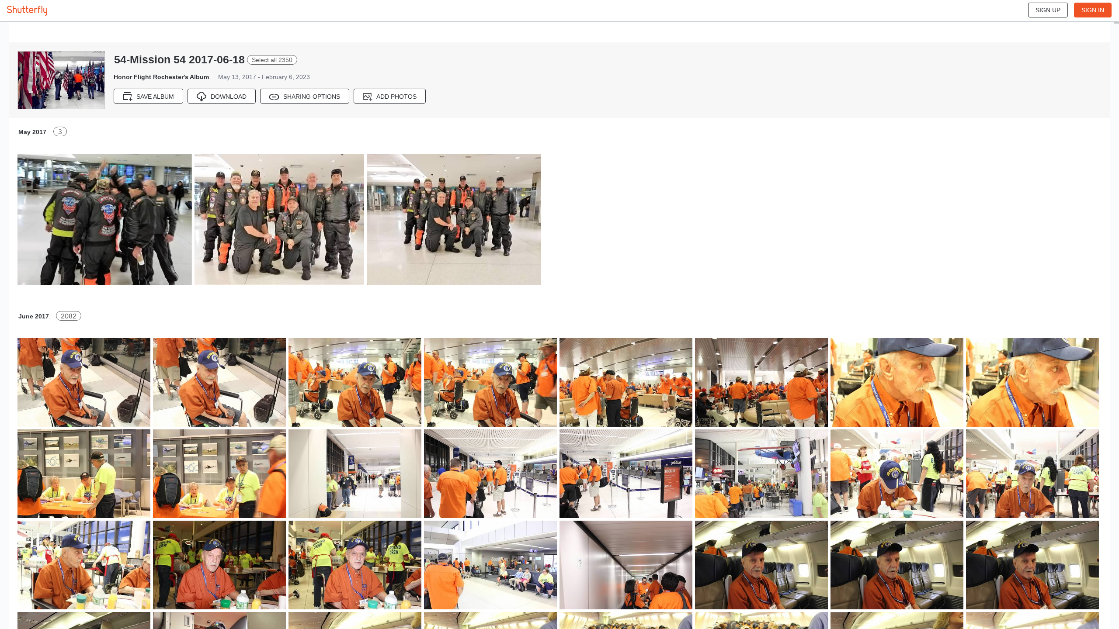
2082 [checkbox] (68, 316)
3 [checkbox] (60, 132)
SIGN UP (1048, 10)
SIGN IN (1092, 10)
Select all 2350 (272, 59)
